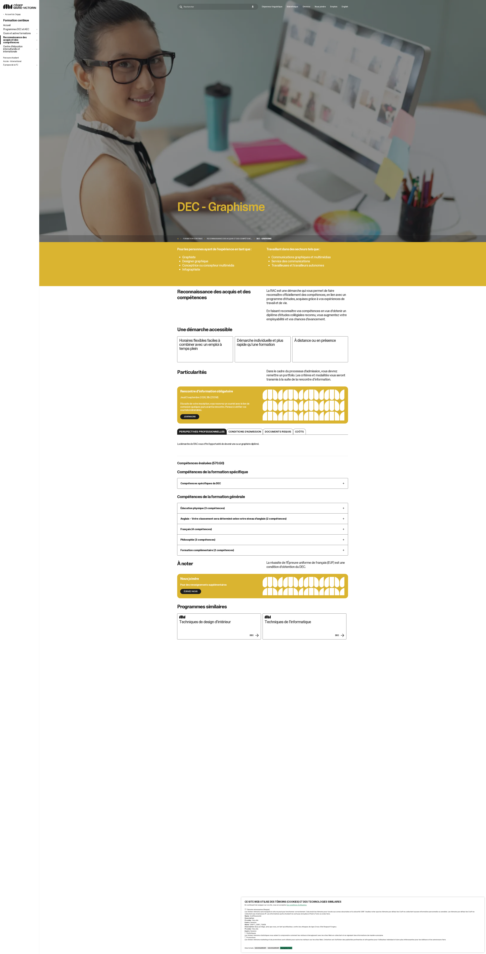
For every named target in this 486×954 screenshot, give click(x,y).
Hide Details (249, 948)
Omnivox (306, 7)
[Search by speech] (253, 7)
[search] (217, 7)
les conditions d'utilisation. (297, 905)
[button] (20, 29)
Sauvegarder (260, 948)
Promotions (251, 937)
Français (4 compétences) (196, 529)
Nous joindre (320, 7)
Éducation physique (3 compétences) (202, 508)
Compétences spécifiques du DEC (200, 483)
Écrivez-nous (191, 591)
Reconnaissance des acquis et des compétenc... (229, 239)
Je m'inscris (190, 416)
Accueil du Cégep (13, 14)
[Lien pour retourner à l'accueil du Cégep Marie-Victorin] (19, 8)
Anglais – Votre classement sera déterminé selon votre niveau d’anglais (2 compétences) (233, 518)
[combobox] (217, 6)
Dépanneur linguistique (272, 7)
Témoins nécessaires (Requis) (258, 909)
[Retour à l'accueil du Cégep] (178, 238)
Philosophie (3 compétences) (197, 539)
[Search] (181, 7)
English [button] (345, 7)
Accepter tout (286, 948)
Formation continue (192, 239)
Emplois (333, 7)
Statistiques (251, 933)
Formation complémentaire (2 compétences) (207, 550)
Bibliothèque (292, 7)
